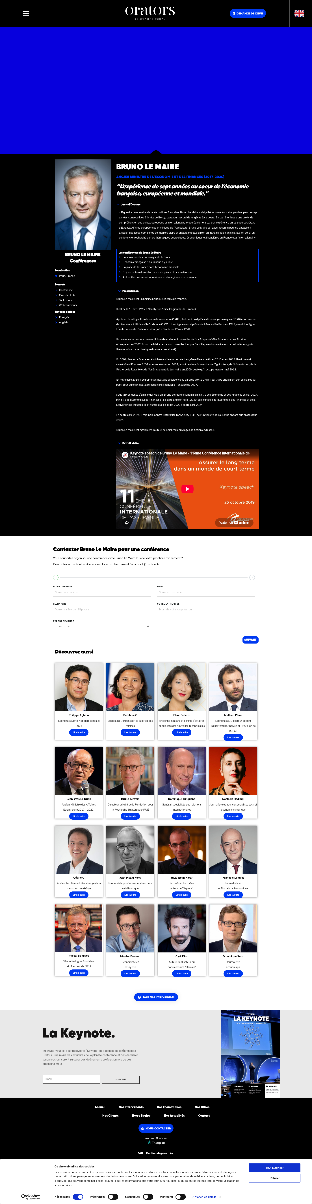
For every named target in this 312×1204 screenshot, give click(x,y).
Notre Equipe (141, 1115)
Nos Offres (202, 1107)
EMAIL (160, 587)
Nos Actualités (174, 1115)
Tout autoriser (274, 1167)
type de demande (63, 621)
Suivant (250, 639)
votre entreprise (168, 604)
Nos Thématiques (169, 1107)
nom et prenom (62, 587)
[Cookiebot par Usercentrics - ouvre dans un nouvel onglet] (30, 1197)
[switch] (113, 1197)
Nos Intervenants (131, 1107)
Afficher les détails (204, 1196)
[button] (26, 13)
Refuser (275, 1178)
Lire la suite (79, 732)
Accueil (100, 1107)
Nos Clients (110, 1115)
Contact (204, 1115)
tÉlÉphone (59, 604)
